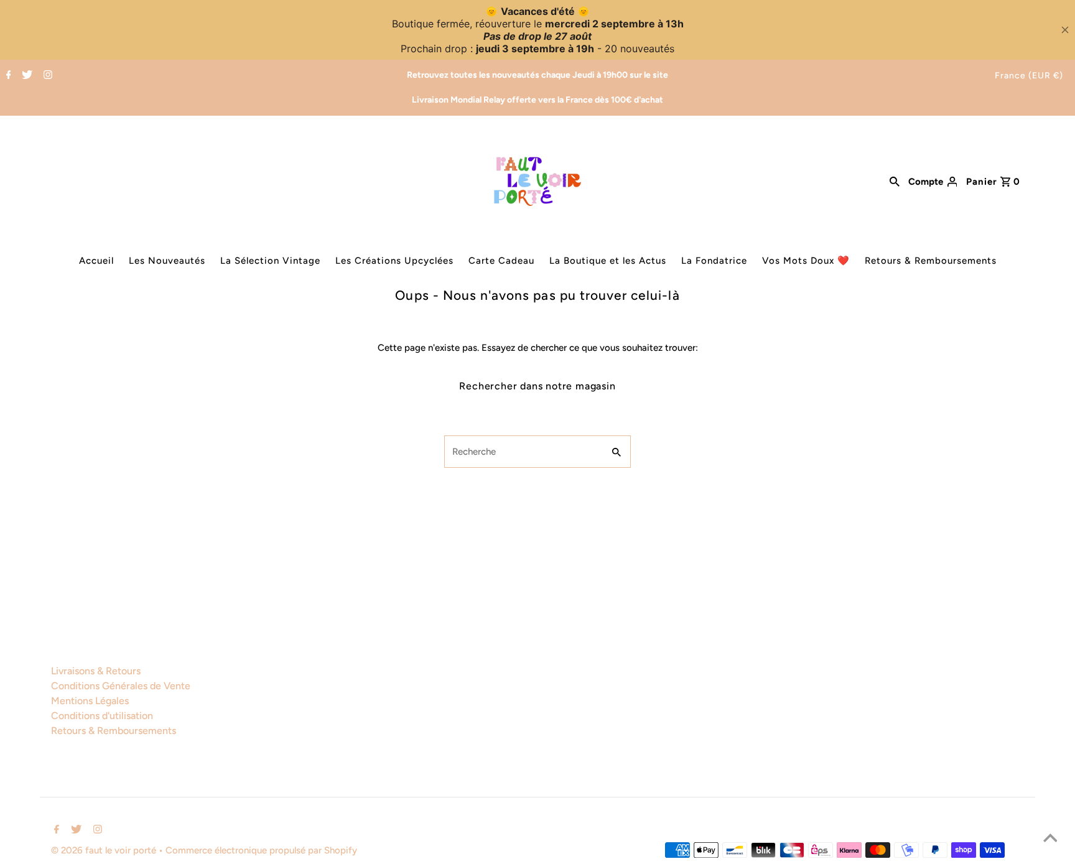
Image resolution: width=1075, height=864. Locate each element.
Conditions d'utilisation (102, 716)
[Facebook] (7, 75)
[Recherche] (895, 181)
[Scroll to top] (1050, 839)
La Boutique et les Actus (607, 260)
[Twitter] (25, 75)
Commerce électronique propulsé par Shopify (261, 850)
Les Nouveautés (167, 260)
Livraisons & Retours (96, 671)
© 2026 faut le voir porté (105, 850)
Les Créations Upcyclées (394, 260)
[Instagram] (46, 75)
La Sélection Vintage (270, 260)
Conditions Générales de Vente (120, 686)
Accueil (96, 260)
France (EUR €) (1029, 75)
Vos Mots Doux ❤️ (806, 260)
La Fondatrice (714, 260)
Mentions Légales (90, 701)
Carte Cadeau (501, 260)
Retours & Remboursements (931, 260)
